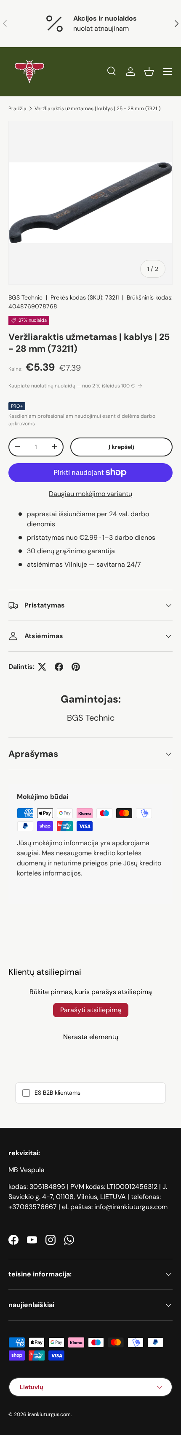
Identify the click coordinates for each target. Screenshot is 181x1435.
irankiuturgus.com (49, 1414)
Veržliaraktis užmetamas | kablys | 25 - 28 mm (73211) (97, 108)
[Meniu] (167, 71)
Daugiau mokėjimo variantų (90, 493)
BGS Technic (25, 297)
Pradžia (17, 108)
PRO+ (17, 406)
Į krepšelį (121, 447)
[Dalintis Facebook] (59, 666)
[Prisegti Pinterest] (75, 666)
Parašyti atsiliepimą (90, 1009)
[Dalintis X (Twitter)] (42, 666)
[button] (149, 71)
